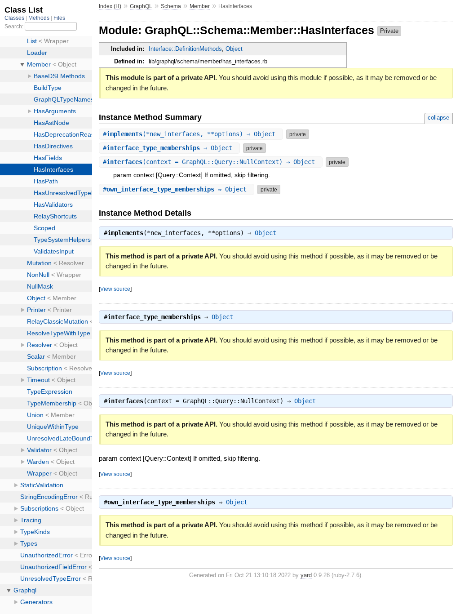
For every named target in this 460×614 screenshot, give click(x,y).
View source (115, 289)
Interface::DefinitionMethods (185, 48)
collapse (438, 117)
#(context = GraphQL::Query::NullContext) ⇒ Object (210, 161)
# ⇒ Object (169, 147)
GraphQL (141, 6)
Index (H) (110, 6)
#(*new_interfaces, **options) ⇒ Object (191, 134)
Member (200, 6)
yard (306, 575)
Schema (171, 6)
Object (234, 48)
